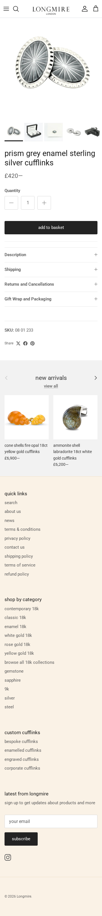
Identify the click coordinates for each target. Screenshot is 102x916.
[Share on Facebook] (25, 343)
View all (51, 386)
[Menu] (6, 9)
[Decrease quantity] (11, 203)
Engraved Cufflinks (22, 759)
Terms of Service (20, 565)
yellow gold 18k (19, 653)
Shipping (13, 269)
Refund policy (17, 574)
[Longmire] (51, 9)
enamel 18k (15, 626)
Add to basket (51, 227)
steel (9, 706)
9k (7, 689)
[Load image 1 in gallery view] (51, 69)
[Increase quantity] (44, 203)
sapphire (13, 680)
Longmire (24, 896)
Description (15, 254)
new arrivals (51, 378)
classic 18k (15, 617)
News (9, 520)
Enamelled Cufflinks (23, 750)
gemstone (14, 671)
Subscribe (21, 838)
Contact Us (15, 547)
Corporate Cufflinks (22, 768)
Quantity (12, 190)
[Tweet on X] (18, 343)
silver (10, 698)
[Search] (18, 9)
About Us (13, 511)
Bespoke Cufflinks (21, 741)
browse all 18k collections (29, 662)
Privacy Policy (17, 538)
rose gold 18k (17, 644)
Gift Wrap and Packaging (28, 299)
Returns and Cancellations (29, 284)
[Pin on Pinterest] (32, 343)
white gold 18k (18, 635)
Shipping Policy (19, 556)
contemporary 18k (22, 608)
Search (11, 502)
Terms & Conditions (23, 529)
